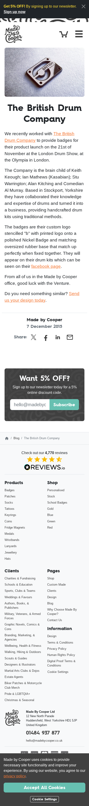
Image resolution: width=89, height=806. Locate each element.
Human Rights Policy (61, 655)
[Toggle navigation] (78, 33)
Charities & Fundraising (20, 578)
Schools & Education (18, 584)
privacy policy (15, 776)
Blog (16, 438)
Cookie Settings (57, 672)
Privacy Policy (56, 648)
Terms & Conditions (60, 642)
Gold (50, 508)
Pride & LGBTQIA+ (17, 694)
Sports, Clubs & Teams (20, 590)
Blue (50, 515)
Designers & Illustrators (20, 664)
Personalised (55, 490)
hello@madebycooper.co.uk (44, 740)
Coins (8, 521)
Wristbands (12, 540)
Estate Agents (14, 677)
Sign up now (14, 12)
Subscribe (64, 404)
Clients (51, 590)
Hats (8, 558)
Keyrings (10, 515)
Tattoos (9, 508)
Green (51, 521)
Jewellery (11, 552)
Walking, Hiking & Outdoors (23, 652)
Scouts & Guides (16, 658)
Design (51, 597)
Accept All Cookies (44, 787)
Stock (51, 496)
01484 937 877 (43, 732)
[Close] (83, 6)
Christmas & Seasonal (19, 700)
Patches (10, 496)
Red (49, 527)
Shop (50, 578)
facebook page (46, 266)
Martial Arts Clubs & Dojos (22, 670)
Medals (9, 533)
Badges (10, 490)
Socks (9, 502)
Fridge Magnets (15, 527)
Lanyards (11, 546)
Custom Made (56, 584)
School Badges (57, 502)
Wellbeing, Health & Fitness (23, 645)
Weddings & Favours (18, 597)
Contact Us (54, 620)
